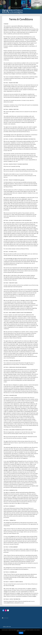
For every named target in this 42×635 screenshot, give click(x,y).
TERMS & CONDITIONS (7, 626)
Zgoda (21, 632)
